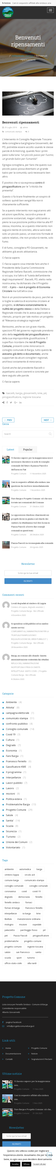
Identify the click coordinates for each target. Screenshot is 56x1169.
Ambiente (11, 702)
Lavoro (10, 788)
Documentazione (13, 1053)
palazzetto (10, 930)
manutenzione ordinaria (28, 919)
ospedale (37, 924)
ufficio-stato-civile (13, 963)
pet (6, 935)
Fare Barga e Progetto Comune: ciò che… (33, 1109)
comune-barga (12, 880)
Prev (9, 420)
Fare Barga (12, 756)
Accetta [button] (15, 1164)
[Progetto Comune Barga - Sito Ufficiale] (7, 12)
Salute (9, 815)
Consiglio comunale (17, 729)
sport (19, 957)
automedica (25, 869)
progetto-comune (32, 941)
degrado (9, 896)
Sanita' (10, 820)
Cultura (10, 739)
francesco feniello (34, 907)
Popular (27, 449)
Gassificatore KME (16, 766)
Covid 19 (10, 734)
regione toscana (31, 397)
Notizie (34, 1053)
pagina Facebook (14, 1022)
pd (44, 393)
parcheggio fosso (28, 930)
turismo (31, 957)
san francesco (23, 952)
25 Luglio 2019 (11, 127)
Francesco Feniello (16, 761)
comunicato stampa (23, 55)
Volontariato (13, 847)
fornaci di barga (12, 907)
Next (46, 420)
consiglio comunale (38, 885)
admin (25, 127)
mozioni (10, 793)
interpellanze (11, 913)
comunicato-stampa (34, 880)
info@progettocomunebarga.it (20, 1026)
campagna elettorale (17, 713)
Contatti (9, 1059)
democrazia (24, 896)
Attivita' (10, 707)
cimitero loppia (12, 874)
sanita (38, 952)
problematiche (12, 941)
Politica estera (14, 799)
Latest (10, 449)
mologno (9, 924)
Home (28, 52)
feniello (38, 896)
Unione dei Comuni (16, 842)
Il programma (13, 772)
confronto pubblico (17, 723)
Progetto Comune (18, 473)
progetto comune (13, 946)
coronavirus (10, 891)
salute (7, 952)
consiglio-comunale (14, 885)
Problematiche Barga (18, 804)
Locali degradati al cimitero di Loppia (28, 603)
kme (39, 393)
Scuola (9, 826)
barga (19, 393)
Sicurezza (11, 831)
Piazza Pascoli (20, 935)
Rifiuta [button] (26, 1164)
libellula (8, 919)
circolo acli (30, 874)
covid (24, 891)
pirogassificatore (11, 397)
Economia (11, 750)
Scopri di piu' (39, 1163)
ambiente (9, 869)
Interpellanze (13, 777)
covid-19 (36, 891)
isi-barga (27, 913)
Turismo (11, 836)
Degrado (11, 745)
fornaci (28, 902)
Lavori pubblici (14, 783)
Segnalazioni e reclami (41, 1059)
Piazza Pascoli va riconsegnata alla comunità (32, 543)
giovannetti (29, 393)
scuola (8, 957)
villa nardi (31, 963)
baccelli (10, 393)
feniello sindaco (12, 902)
